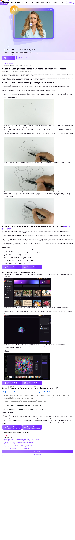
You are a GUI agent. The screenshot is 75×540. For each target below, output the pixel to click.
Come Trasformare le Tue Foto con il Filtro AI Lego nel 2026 (18, 445)
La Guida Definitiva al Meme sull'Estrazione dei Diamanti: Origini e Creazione (21, 439)
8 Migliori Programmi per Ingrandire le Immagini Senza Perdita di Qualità (21, 446)
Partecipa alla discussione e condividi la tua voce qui (16, 432)
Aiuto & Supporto (44, 2)
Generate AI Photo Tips (9, 63)
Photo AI (19, 2)
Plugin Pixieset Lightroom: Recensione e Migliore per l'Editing (18, 442)
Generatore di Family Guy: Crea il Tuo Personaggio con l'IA (17, 443)
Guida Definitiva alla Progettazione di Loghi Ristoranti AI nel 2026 (19, 440)
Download (55, 2)
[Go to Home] (5, 2)
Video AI (13, 2)
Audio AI (26, 2)
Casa (5, 62)
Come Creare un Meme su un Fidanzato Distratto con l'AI (17, 448)
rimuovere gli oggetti (13, 262)
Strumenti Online (35, 2)
